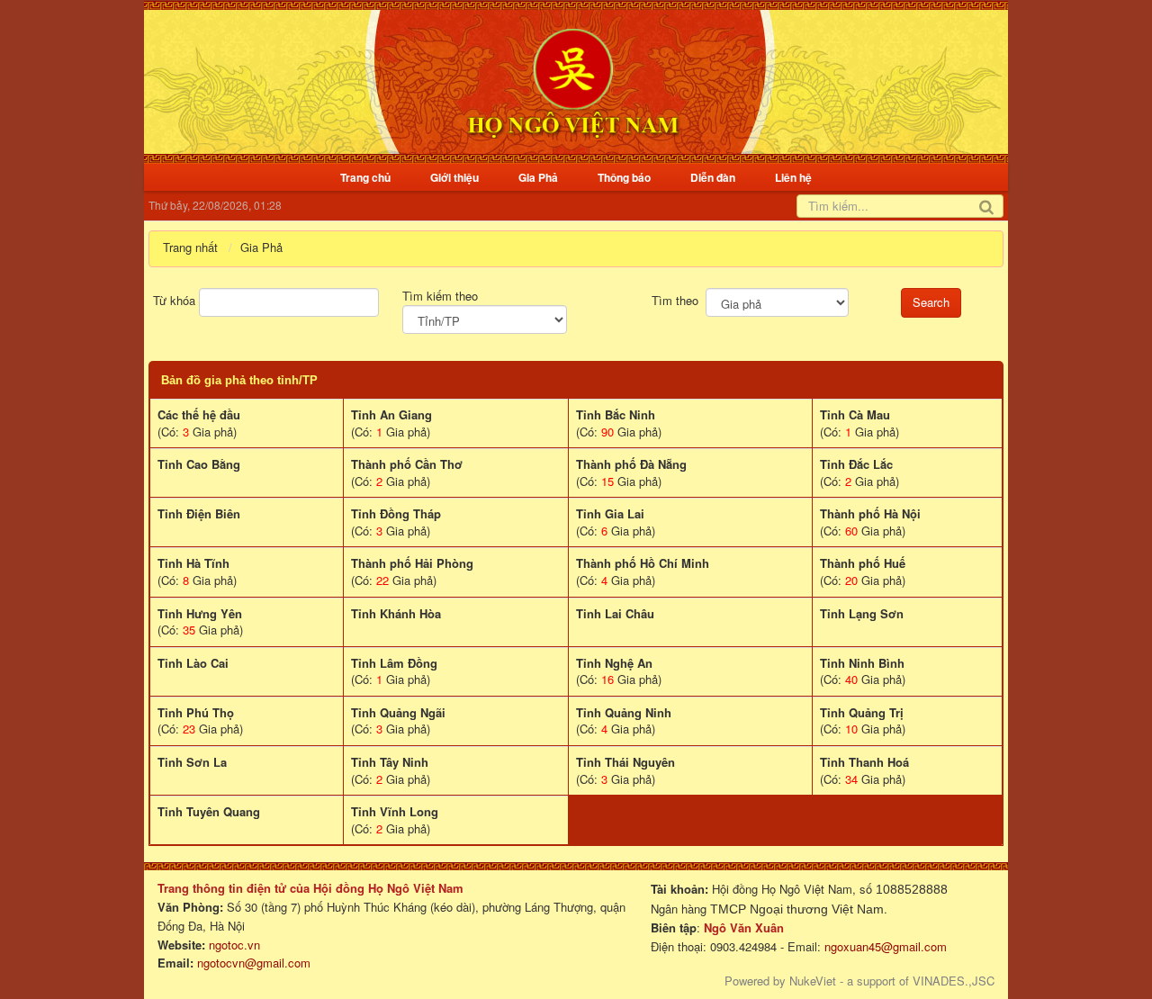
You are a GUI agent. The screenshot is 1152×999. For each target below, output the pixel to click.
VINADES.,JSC (953, 980)
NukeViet (812, 980)
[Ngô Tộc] (572, 79)
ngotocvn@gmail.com (253, 962)
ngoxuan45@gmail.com (884, 946)
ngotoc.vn (234, 944)
